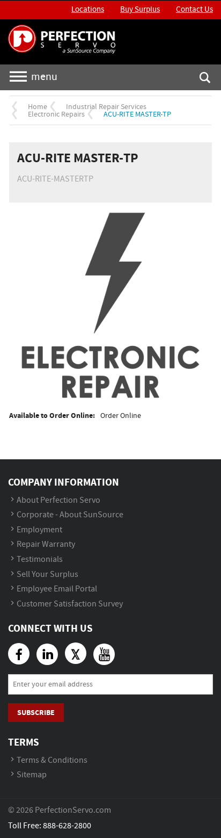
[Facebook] (19, 653)
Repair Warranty (46, 544)
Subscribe (36, 712)
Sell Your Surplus (47, 574)
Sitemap (32, 775)
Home (37, 107)
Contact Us (194, 9)
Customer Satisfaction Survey (70, 604)
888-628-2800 (67, 826)
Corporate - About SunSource (70, 515)
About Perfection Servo (58, 500)
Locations (87, 9)
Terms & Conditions (52, 760)
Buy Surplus (140, 9)
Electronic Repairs (56, 114)
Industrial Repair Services (106, 107)
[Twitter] (75, 653)
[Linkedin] (47, 654)
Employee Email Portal (57, 589)
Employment (39, 530)
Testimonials (40, 559)
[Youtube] (104, 654)
